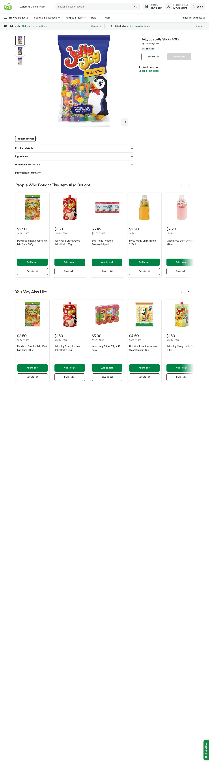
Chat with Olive (206, 750)
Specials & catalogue (45, 17)
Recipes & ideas (74, 17)
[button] (20, 40)
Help (93, 17)
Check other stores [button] (149, 70)
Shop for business (192, 17)
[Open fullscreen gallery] (124, 122)
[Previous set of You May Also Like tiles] (181, 292)
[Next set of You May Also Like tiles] (189, 292)
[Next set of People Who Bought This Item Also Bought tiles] (189, 185)
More (107, 17)
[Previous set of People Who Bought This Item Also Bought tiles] (181, 185)
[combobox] (97, 6)
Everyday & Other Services (33, 7)
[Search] (135, 6)
